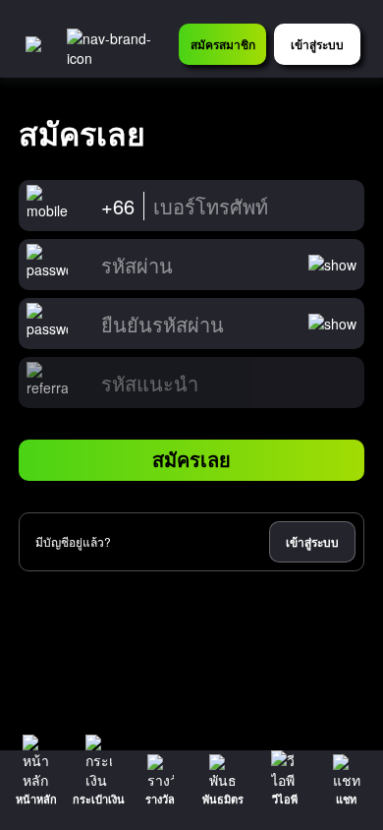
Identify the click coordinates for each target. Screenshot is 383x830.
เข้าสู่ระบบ (312, 542)
